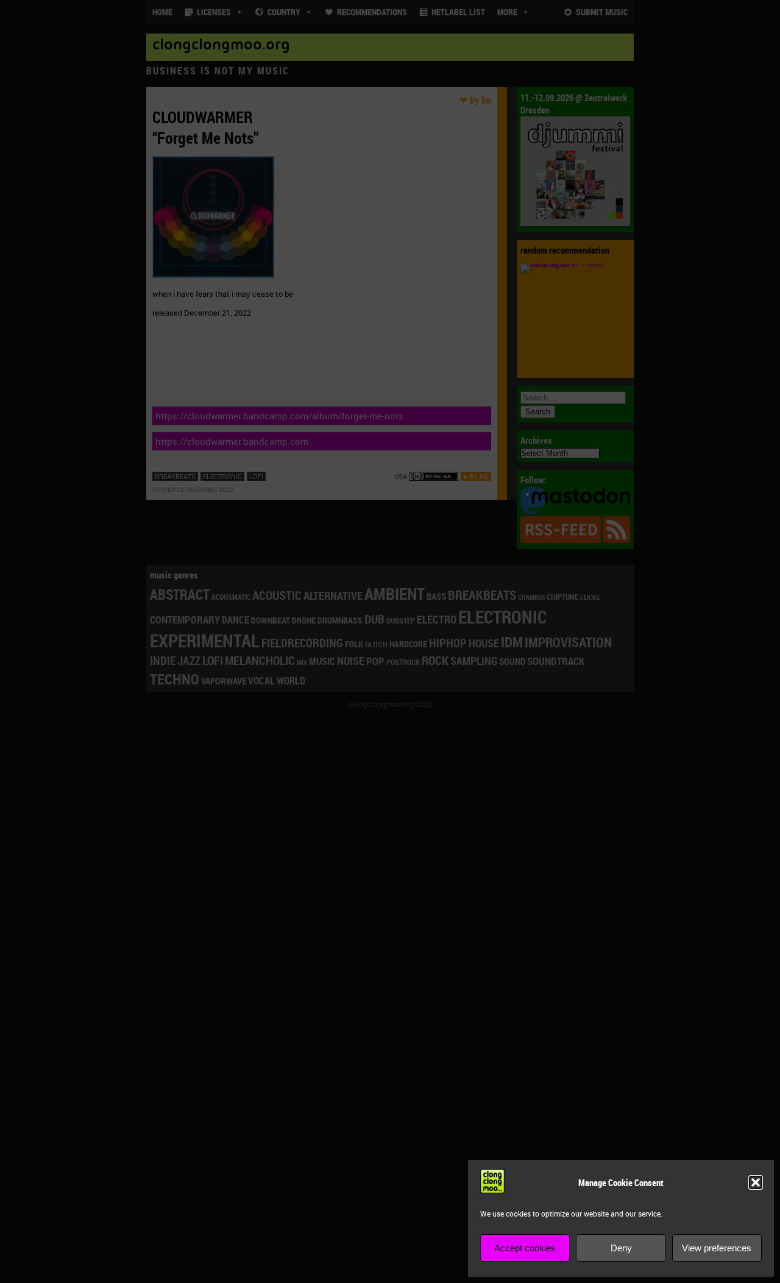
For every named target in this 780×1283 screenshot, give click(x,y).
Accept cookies (525, 1248)
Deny (621, 1248)
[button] (756, 1182)
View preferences (716, 1248)
